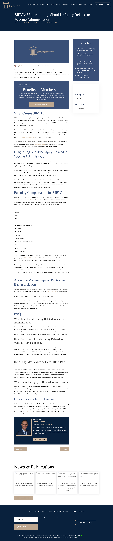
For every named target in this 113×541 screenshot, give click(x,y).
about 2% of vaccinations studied (25, 137)
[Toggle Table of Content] (29, 85)
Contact (90, 4)
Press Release (73, 4)
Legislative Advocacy (55, 4)
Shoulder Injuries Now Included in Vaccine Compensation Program (46, 483)
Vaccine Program (44, 4)
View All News (22, 498)
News (80, 4)
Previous (20, 449)
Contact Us (81, 511)
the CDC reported (52, 291)
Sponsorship (66, 511)
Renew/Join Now (40, 104)
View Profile (40, 439)
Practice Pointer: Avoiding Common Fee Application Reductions (84, 63)
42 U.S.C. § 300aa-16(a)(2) (30, 258)
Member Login (102, 4)
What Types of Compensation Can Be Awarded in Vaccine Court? (85, 56)
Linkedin (58, 439)
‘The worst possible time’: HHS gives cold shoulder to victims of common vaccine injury (89, 483)
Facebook (49, 439)
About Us (35, 4)
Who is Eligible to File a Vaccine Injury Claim (84, 76)
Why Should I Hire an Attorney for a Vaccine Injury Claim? (86, 49)
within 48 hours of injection (46, 161)
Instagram (53, 439)
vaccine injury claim (39, 144)
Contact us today (28, 411)
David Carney (22, 66)
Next (65, 449)
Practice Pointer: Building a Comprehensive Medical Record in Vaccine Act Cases (86, 70)
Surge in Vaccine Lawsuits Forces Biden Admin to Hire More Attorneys (24, 483)
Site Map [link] (53, 535)
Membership (65, 4)
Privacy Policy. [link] (61, 535)
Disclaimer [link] (47, 535)
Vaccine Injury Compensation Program (24, 199)
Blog (85, 4)
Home (29, 4)
